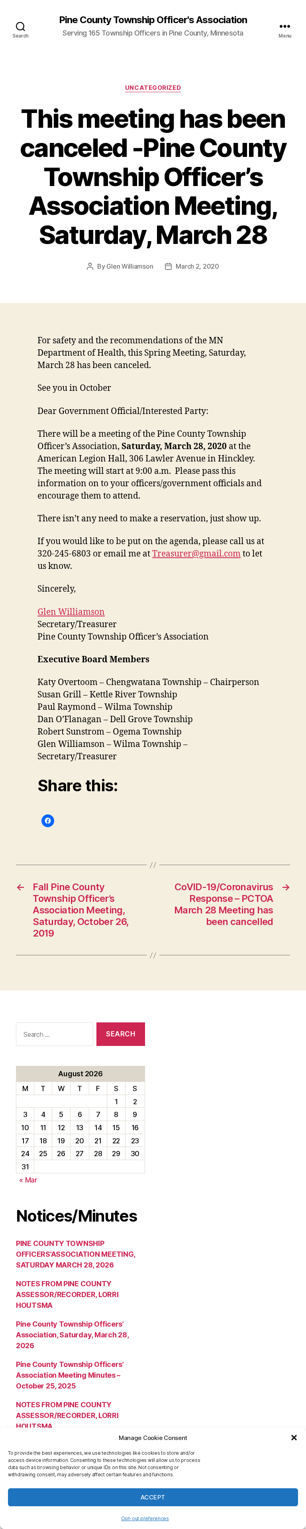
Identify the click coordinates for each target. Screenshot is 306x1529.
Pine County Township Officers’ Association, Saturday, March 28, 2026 (72, 1335)
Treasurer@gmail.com (196, 554)
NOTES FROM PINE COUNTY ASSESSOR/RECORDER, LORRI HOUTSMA (67, 1294)
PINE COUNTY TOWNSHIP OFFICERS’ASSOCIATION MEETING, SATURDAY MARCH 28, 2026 (75, 1254)
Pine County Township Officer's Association (153, 20)
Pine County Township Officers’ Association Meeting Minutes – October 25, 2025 (70, 1375)
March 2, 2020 (197, 266)
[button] (294, 1438)
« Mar (28, 1180)
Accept (153, 1497)
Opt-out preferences (145, 1518)
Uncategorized (153, 87)
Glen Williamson (129, 266)
